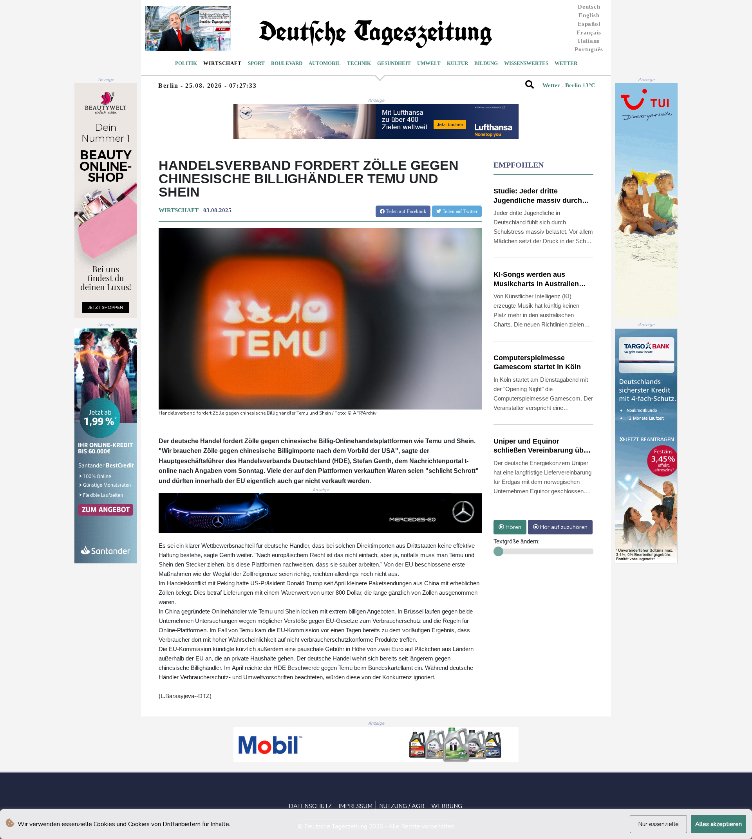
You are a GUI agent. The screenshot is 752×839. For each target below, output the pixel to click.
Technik (359, 63)
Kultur (457, 63)
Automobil (325, 63)
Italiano (589, 41)
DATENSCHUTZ (310, 806)
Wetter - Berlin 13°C (568, 85)
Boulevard (286, 63)
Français (589, 32)
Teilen (405, 211)
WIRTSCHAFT (179, 210)
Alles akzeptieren (718, 824)
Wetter (566, 63)
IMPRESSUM (355, 806)
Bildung (486, 63)
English (588, 15)
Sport (256, 63)
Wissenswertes (526, 63)
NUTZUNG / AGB (402, 806)
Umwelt (429, 63)
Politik (186, 63)
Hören (512, 527)
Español (589, 24)
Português (589, 49)
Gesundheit (394, 63)
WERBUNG (446, 806)
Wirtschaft (222, 63)
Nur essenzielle (658, 824)
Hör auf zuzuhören (563, 527)
